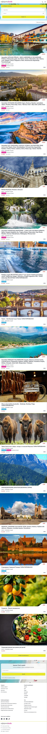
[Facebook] (1, 718)
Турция (25, 686)
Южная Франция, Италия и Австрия (12, 189)
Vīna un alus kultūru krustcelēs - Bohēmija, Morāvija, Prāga (18, 404)
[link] (23, 47)
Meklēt (22, 16)
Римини (25, 693)
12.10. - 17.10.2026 (5, 649)
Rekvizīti (7, 731)
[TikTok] (9, 718)
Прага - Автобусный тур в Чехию (17, 319)
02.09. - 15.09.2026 (5, 150)
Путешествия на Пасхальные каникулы (9, 703)
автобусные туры (4, 688)
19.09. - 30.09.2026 (5, 365)
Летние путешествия (5, 706)
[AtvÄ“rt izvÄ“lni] (45, 1)
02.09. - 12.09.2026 (5, 106)
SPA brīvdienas (4, 692)
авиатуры (3, 690)
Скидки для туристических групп (30, 706)
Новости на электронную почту (30, 712)
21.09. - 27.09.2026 (5, 407)
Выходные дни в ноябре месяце (7, 708)
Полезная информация (28, 701)
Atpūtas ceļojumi (4, 686)
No (3, 67)
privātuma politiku (11, 677)
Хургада (25, 697)
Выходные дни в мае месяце (6, 705)
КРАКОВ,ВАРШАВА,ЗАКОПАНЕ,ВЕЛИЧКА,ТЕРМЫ (16, 487)
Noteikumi (8, 729)
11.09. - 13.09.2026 (5, 279)
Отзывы (25, 710)
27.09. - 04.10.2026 (5, 610)
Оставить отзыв (27, 703)
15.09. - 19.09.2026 (5, 320)
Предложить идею (27, 708)
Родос (25, 690)
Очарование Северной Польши (16, 567)
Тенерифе (26, 695)
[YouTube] (6, 718)
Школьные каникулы (5, 701)
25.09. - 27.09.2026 (5, 569)
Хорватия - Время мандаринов (10, 608)
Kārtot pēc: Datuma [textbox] (40, 22)
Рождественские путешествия (7, 710)
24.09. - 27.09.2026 (5, 448)
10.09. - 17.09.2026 (5, 235)
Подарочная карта (27, 705)
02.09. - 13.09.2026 (5, 64)
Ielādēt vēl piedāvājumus (23, 655)
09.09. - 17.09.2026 (5, 191)
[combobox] (41, 22)
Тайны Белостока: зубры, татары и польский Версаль (23, 446)
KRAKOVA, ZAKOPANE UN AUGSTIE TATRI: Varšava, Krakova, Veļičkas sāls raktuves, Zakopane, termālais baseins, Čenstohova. (22, 527)
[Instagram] (4, 718)
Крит (25, 688)
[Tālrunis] (42, 2)
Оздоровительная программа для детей (13, 647)
